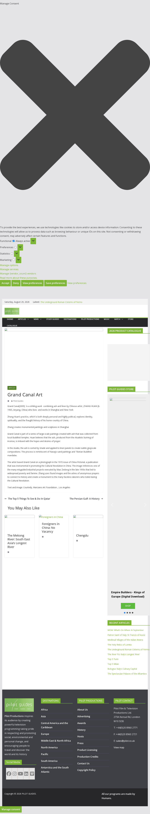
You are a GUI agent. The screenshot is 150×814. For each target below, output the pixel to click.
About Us (82, 709)
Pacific (44, 754)
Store (130, 319)
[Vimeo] (32, 774)
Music (107, 319)
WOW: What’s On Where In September (126, 630)
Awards (81, 723)
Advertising (83, 716)
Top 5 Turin (113, 659)
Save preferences (55, 283)
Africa (44, 709)
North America (49, 747)
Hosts (80, 736)
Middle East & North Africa (56, 740)
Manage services (9, 269)
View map (119, 747)
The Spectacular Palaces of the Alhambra (127, 673)
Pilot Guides (18, 401)
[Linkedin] (26, 774)
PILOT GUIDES (29, 793)
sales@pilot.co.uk (125, 740)
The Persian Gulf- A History (85, 498)
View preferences (32, 283)
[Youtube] (20, 774)
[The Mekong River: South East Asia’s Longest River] (19, 517)
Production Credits (87, 756)
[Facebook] (9, 774)
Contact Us (83, 763)
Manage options (9, 265)
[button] (75, 115)
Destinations (70, 319)
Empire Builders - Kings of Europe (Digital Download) (128, 594)
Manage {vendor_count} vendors (18, 273)
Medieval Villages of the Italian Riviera (125, 639)
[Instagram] (14, 774)
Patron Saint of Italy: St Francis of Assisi (126, 635)
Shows (10, 319)
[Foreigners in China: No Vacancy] (51, 517)
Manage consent (11, 809)
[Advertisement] (129, 362)
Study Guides (52, 319)
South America (49, 761)
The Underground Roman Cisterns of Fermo (128, 649)
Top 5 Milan (113, 664)
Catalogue (12, 325)
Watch (117, 319)
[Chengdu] (88, 517)
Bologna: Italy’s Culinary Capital (122, 668)
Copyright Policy (86, 770)
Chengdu (82, 535)
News (36, 319)
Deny (16, 283)
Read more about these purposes (18, 277)
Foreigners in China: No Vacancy (50, 527)
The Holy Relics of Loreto (52, 302)
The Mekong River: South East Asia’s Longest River (18, 541)
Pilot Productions (90, 319)
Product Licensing (87, 750)
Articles (22, 319)
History (81, 729)
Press (80, 743)
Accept (5, 283)
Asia (43, 716)
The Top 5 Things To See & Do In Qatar (29, 498)
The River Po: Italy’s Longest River (124, 654)
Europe (45, 734)
